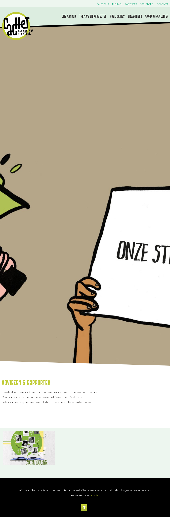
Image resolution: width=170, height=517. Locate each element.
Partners (131, 4)
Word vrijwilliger (156, 16)
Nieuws (117, 4)
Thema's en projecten (93, 16)
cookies (95, 495)
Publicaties (117, 16)
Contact (162, 4)
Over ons (103, 4)
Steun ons (146, 4)
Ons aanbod (69, 16)
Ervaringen (135, 16)
